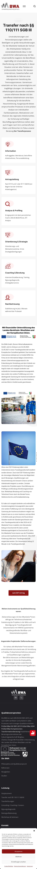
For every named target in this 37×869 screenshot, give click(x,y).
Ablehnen (18, 857)
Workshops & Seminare (9, 817)
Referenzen (5, 768)
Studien (4, 776)
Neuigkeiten (5, 772)
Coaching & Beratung (15, 273)
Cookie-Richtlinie (8, 866)
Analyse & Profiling (13, 210)
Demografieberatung (9, 813)
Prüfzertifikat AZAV (28, 726)
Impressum (30, 866)
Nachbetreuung (12, 304)
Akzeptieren (18, 851)
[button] (34, 830)
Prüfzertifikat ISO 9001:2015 (11, 726)
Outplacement (6, 793)
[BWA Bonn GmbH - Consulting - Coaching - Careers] (10, 6)
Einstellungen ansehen (18, 862)
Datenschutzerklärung (20, 866)
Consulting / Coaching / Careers (12, 805)
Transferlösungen (7, 801)
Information (10, 151)
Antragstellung (12, 179)
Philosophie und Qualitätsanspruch (14, 764)
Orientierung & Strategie (16, 242)
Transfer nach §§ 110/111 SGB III (12, 797)
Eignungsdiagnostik (8, 809)
